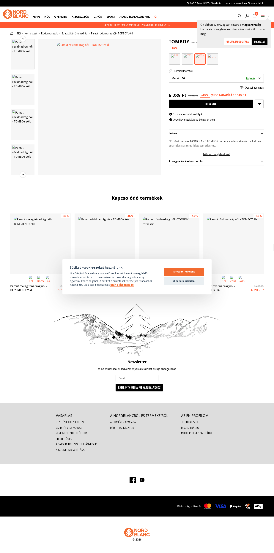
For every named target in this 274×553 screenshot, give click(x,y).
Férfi (36, 16)
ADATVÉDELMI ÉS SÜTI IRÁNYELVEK (76, 444)
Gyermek (60, 16)
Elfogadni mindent (184, 271)
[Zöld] (200, 56)
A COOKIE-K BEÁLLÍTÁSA (70, 450)
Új (155, 16)
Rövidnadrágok (49, 33)
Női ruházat (31, 33)
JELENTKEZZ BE (190, 422)
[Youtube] (142, 480)
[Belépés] (247, 15)
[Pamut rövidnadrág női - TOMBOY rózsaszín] (169, 243)
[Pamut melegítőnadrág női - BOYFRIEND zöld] (40, 243)
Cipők (98, 16)
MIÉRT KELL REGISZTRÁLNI (196, 433)
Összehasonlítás (254, 87)
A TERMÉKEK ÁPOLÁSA (123, 422)
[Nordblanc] (16, 14)
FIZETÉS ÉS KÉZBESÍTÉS (70, 422)
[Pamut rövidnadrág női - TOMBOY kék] (105, 243)
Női (47, 16)
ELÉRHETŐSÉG (64, 439)
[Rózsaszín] (212, 56)
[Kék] (187, 56)
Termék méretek (183, 71)
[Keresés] (239, 16)
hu (267, 15)
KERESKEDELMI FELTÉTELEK (71, 433)
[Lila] (174, 56)
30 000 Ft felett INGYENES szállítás (204, 3)
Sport (111, 16)
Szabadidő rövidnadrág (74, 33)
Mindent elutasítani (184, 281)
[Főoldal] (11, 33)
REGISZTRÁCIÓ (190, 428)
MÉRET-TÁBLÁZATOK (122, 428)
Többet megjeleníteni (216, 154)
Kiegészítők (80, 16)
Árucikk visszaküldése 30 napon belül (244, 3)
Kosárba (211, 104)
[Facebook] (133, 480)
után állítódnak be (122, 284)
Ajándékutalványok (134, 16)
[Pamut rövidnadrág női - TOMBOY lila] (233, 243)
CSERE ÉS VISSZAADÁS (69, 428)
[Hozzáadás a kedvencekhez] (259, 104)
